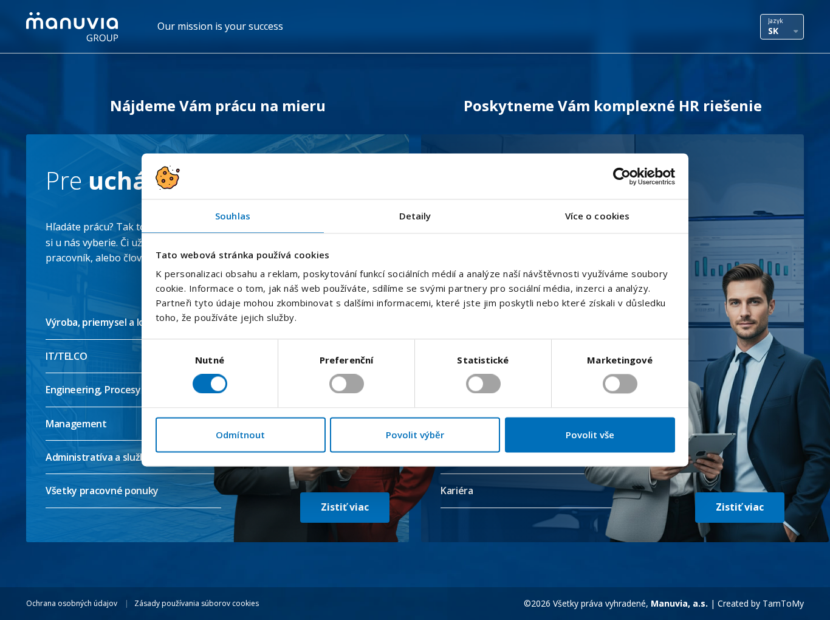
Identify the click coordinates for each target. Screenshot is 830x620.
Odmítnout (240, 435)
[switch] (346, 384)
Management (76, 423)
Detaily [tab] (415, 216)
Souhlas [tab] (232, 216)
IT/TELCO (66, 356)
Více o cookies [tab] (597, 216)
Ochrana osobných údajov (71, 603)
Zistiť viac (345, 507)
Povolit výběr (415, 435)
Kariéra (457, 490)
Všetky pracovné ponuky (102, 490)
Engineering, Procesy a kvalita (113, 389)
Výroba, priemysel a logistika (110, 322)
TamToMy (783, 603)
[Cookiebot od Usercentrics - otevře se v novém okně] (622, 176)
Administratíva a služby (98, 457)
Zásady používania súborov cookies (196, 603)
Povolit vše (590, 435)
